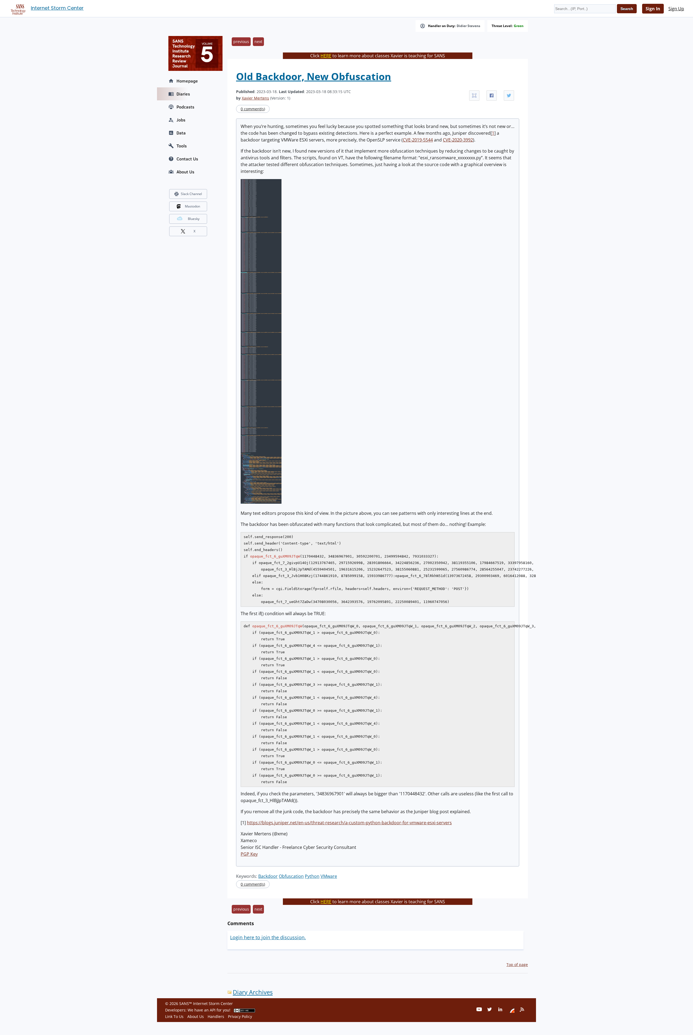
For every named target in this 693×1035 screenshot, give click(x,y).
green (519, 26)
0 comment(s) (253, 108)
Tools (181, 146)
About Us (185, 172)
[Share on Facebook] (491, 95)
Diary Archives (253, 992)
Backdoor (268, 876)
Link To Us (174, 1016)
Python (312, 876)
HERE (326, 56)
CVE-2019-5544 (418, 140)
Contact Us (187, 159)
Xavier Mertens (255, 98)
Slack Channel (191, 194)
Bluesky (194, 218)
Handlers (216, 1016)
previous (241, 41)
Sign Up (676, 9)
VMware (329, 876)
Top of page (517, 964)
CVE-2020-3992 (458, 140)
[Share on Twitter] (509, 95)
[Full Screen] (474, 95)
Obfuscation (291, 876)
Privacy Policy (240, 1016)
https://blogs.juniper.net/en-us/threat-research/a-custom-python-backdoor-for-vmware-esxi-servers (349, 823)
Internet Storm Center (57, 8)
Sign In (653, 9)
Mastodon (192, 206)
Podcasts (185, 107)
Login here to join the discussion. (268, 937)
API (212, 1010)
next (258, 41)
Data (181, 133)
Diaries (183, 94)
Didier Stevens (468, 26)
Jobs (180, 120)
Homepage (187, 81)
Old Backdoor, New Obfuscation (313, 76)
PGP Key (249, 854)
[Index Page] (17, 8)
